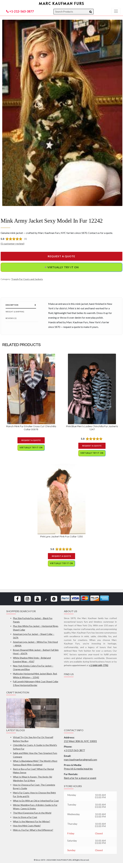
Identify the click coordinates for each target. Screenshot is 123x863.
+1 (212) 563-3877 (74, 750)
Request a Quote (61, 256)
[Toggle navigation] (115, 11)
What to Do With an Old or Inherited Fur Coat (36, 800)
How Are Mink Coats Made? (27, 825)
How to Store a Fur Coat (25, 817)
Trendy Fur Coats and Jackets (27, 279)
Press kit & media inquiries (78, 768)
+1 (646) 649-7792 (98, 665)
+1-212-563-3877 (21, 11)
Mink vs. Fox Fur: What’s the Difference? (33, 830)
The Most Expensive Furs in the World (32, 812)
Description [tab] (12, 305)
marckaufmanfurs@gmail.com (80, 759)
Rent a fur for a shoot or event (80, 777)
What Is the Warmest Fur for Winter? (31, 821)
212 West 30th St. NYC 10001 (80, 741)
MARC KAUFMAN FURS (61, 3)
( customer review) (12, 243)
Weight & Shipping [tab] (15, 312)
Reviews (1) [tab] (11, 318)
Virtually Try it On (61, 267)
